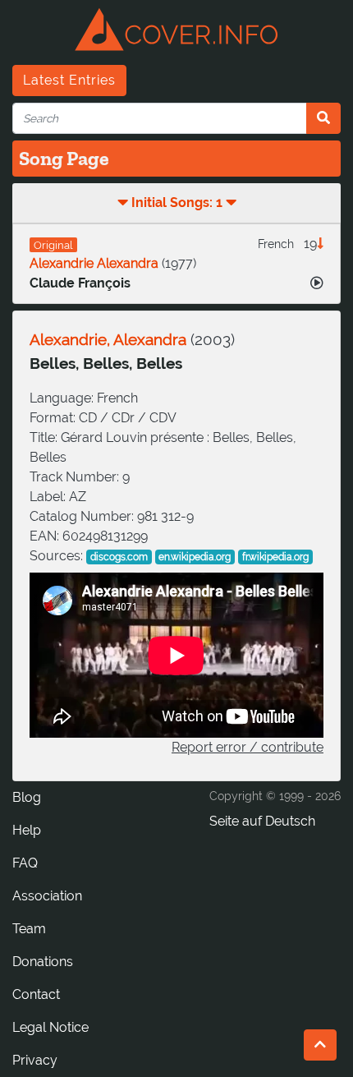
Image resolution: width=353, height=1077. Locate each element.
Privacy (34, 1060)
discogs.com (119, 557)
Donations (42, 961)
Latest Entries (69, 80)
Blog (26, 797)
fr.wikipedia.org (275, 557)
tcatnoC (36, 994)
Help (26, 830)
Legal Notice (50, 1027)
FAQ (25, 863)
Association (47, 896)
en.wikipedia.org (194, 557)
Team (29, 929)
